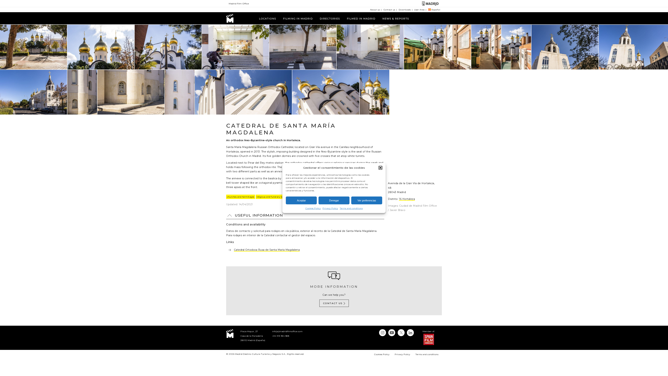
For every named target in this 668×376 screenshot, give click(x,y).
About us (375, 9)
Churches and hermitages (240, 196)
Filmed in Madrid (361, 18)
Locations (267, 18)
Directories (330, 18)
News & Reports (395, 18)
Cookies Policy (313, 208)
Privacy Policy (330, 208)
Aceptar (301, 200)
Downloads (405, 9)
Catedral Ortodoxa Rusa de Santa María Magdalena (267, 249)
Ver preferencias (366, 200)
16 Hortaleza (407, 199)
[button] (380, 167)
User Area (419, 9)
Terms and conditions (351, 208)
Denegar (334, 200)
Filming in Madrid (298, 18)
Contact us (389, 9)
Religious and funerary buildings (273, 196)
